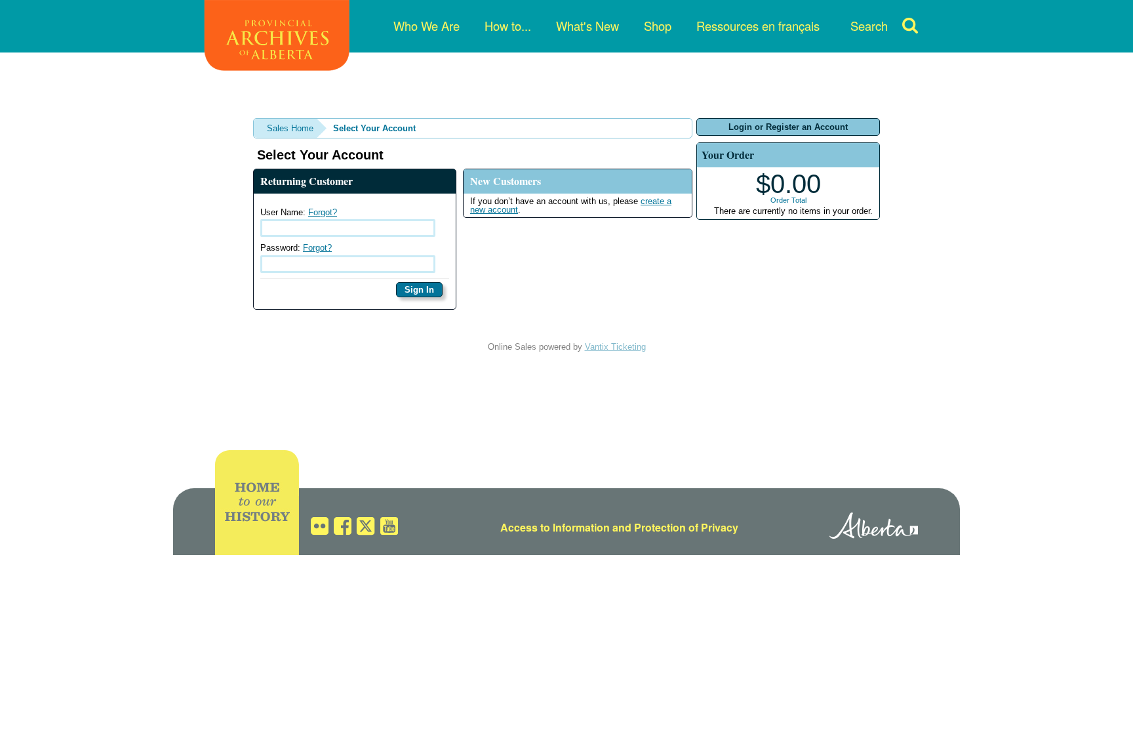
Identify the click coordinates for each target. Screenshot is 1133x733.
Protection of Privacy (686, 527)
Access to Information (555, 527)
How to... (508, 25)
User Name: (298, 212)
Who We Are (426, 25)
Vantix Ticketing (615, 347)
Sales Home (290, 128)
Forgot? (322, 212)
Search (869, 25)
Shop (657, 25)
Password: (296, 248)
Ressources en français (758, 25)
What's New (587, 25)
